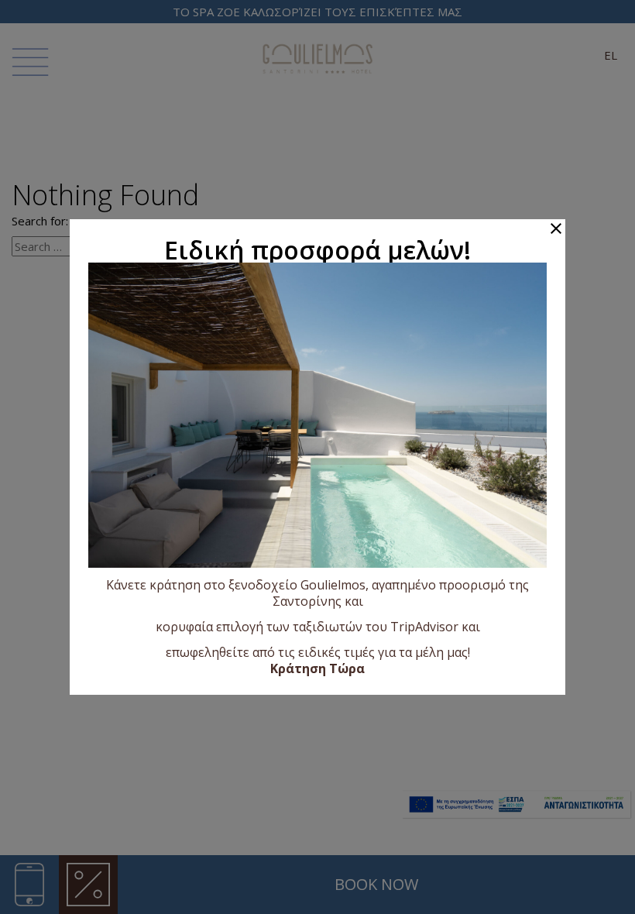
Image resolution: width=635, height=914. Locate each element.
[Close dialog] (556, 228)
